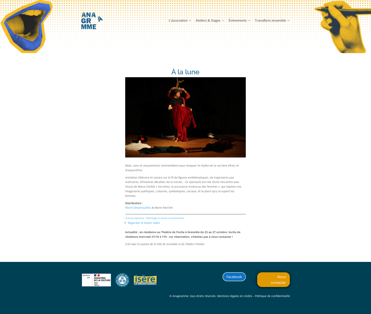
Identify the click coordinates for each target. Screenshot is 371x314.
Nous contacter (278, 279)
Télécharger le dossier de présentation (165, 218)
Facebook (234, 276)
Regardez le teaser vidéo (144, 223)
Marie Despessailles (138, 207)
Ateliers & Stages (208, 21)
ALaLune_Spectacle (134, 218)
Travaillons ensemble (270, 21)
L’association (178, 21)
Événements (238, 21)
